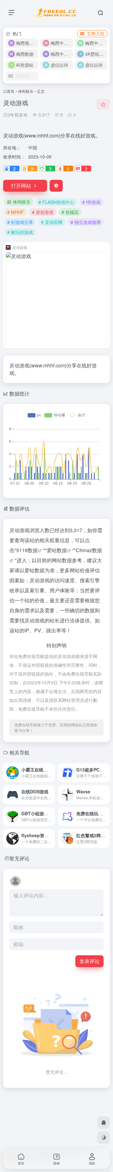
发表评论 (89, 961)
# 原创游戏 (42, 212)
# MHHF (15, 212)
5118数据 (27, 550)
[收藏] (103, 104)
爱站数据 (57, 550)
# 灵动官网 (51, 222)
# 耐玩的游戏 (20, 232)
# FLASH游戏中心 (56, 202)
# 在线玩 (70, 212)
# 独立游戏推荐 (86, 222)
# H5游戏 (91, 202)
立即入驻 (96, 33)
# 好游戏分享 (20, 222)
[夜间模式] (103, 1137)
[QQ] (103, 1122)
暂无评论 (19, 858)
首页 (10, 91)
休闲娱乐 (25, 91)
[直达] (49, 768)
